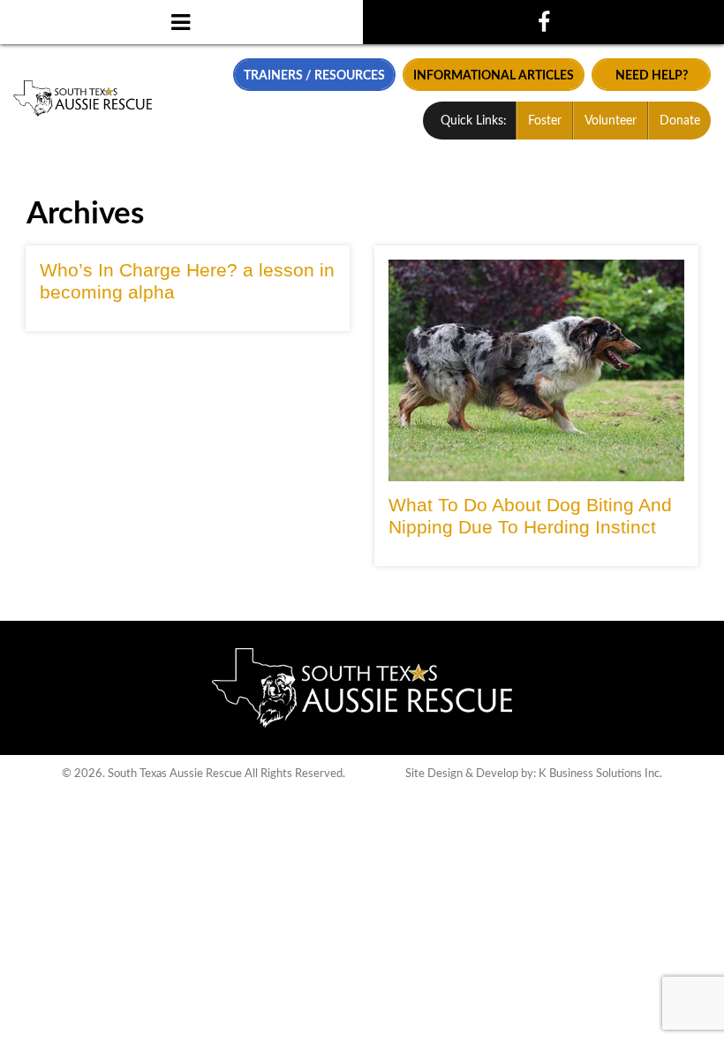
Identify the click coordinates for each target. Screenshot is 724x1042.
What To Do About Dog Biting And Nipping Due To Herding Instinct (530, 516)
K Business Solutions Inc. (600, 773)
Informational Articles (493, 75)
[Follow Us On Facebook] (543, 22)
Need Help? (651, 75)
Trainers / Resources (314, 75)
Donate (680, 121)
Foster (545, 121)
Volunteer (610, 121)
